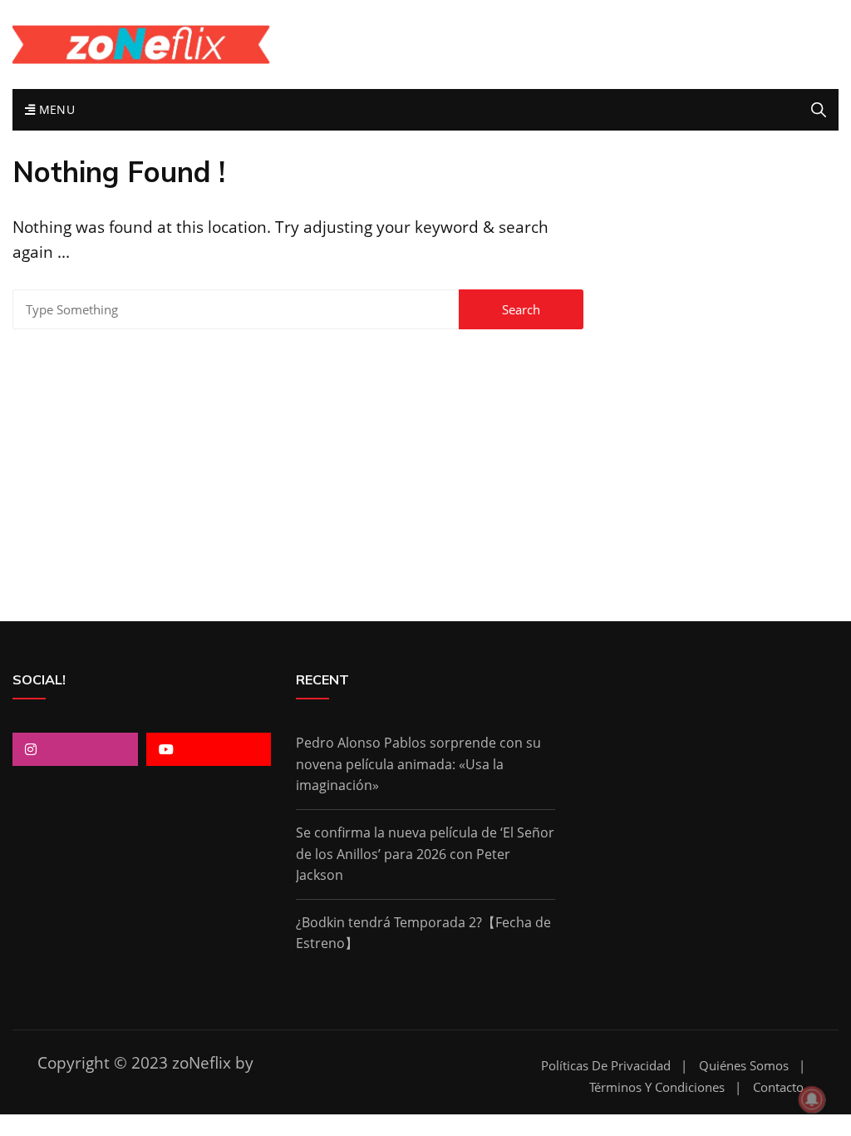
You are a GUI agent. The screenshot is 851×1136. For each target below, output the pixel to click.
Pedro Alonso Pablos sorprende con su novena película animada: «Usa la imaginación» (418, 763)
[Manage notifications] (812, 1099)
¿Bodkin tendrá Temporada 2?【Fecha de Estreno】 (423, 933)
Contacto (778, 1087)
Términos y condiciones (657, 1087)
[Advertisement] (425, 454)
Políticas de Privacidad (606, 1065)
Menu (55, 109)
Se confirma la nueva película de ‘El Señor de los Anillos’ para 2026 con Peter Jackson (425, 853)
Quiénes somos (744, 1065)
